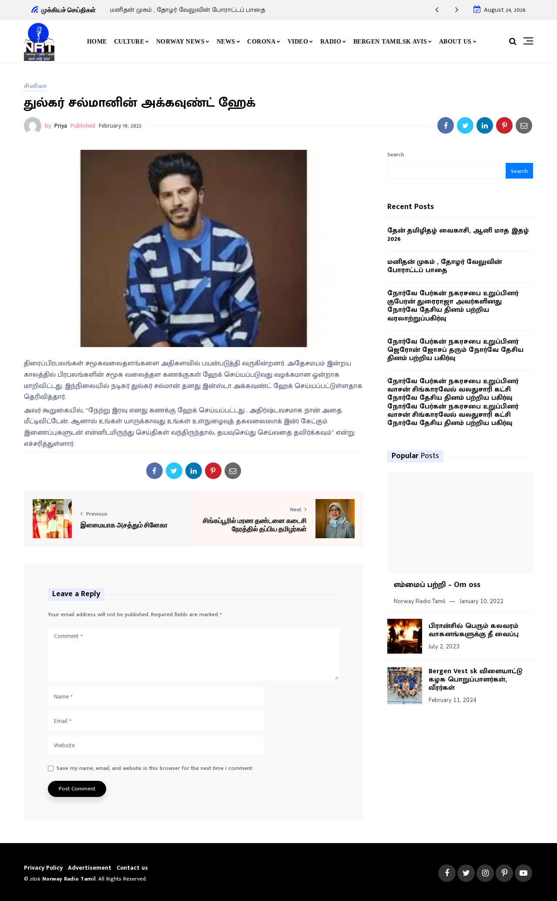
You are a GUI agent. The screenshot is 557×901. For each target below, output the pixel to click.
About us (455, 41)
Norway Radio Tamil (420, 601)
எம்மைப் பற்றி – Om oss (437, 584)
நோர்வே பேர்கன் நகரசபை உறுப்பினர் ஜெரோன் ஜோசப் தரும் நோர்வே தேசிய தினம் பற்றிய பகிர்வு (455, 350)
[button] (437, 10)
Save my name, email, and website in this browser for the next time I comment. (155, 768)
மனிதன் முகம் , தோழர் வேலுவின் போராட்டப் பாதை (187, 9)
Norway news (180, 41)
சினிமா (35, 86)
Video (298, 41)
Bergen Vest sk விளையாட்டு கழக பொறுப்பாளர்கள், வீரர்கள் (476, 679)
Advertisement (89, 868)
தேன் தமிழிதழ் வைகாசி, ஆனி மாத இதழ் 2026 (458, 234)
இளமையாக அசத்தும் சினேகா (124, 524)
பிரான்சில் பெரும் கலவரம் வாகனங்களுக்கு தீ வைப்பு (474, 630)
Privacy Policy (43, 868)
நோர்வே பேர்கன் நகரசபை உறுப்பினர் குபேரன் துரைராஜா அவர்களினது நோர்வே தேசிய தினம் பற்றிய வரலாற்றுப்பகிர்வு (452, 306)
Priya (60, 126)
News (226, 41)
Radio (331, 41)
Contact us (132, 868)
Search (395, 154)
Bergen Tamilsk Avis (390, 41)
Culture (129, 41)
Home (97, 41)
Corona (261, 41)
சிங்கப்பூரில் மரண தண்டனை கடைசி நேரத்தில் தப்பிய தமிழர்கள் (255, 524)
